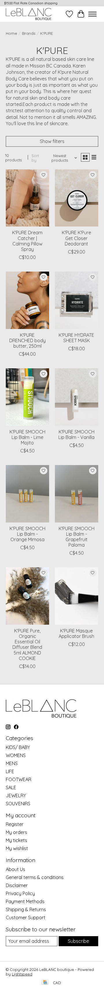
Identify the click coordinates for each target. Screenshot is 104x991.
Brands (28, 33)
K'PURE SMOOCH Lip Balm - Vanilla (76, 434)
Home (11, 33)
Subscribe (78, 941)
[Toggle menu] (92, 14)
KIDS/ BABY (18, 747)
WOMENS (16, 755)
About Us (15, 869)
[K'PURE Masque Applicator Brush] (76, 595)
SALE (11, 787)
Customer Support (25, 917)
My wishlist (17, 848)
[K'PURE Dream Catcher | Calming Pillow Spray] (27, 198)
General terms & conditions (35, 877)
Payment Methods (25, 901)
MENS (12, 763)
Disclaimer (17, 885)
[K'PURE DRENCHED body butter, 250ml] (27, 300)
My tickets (16, 840)
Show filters (52, 141)
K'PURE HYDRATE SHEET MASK (76, 337)
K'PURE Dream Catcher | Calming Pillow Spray (27, 241)
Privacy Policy (20, 893)
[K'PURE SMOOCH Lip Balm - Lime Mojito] (27, 396)
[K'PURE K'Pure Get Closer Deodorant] (76, 198)
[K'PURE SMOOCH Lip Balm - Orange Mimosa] (27, 493)
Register (14, 824)
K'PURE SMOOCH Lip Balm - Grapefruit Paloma (76, 537)
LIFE (10, 771)
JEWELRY (16, 795)
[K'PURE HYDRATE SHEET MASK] (76, 300)
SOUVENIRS (18, 803)
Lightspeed (22, 974)
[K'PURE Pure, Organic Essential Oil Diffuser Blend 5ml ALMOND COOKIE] (27, 595)
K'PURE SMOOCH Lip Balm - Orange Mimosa (27, 534)
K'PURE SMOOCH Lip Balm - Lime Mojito (27, 437)
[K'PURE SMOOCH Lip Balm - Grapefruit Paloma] (76, 493)
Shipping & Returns (26, 909)
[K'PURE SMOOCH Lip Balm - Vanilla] (76, 396)
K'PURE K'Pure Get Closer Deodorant (76, 238)
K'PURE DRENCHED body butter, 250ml (27, 340)
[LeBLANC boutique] (28, 14)
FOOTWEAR (18, 779)
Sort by (35, 157)
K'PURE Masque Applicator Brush (76, 633)
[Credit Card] (45, 982)
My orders (16, 832)
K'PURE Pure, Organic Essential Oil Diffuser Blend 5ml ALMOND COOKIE (27, 644)
